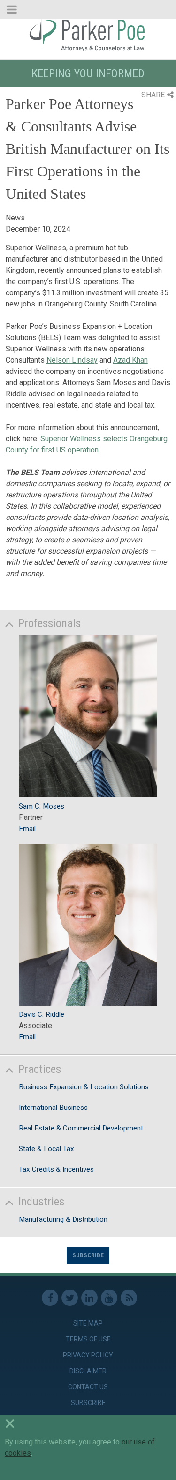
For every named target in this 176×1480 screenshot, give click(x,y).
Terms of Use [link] (88, 1339)
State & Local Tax (46, 1149)
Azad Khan (130, 360)
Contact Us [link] (88, 1387)
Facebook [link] (50, 1298)
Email (27, 828)
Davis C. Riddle (41, 1014)
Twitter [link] (69, 1298)
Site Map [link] (88, 1323)
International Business (53, 1107)
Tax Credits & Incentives (56, 1169)
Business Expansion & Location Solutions (84, 1087)
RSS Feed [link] (129, 1298)
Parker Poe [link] (88, 34)
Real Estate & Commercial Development (81, 1128)
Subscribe (88, 1255)
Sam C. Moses (41, 806)
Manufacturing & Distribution (63, 1219)
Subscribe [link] (88, 1403)
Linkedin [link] (89, 1298)
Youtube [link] (109, 1298)
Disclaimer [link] (88, 1371)
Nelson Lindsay (72, 360)
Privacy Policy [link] (88, 1355)
